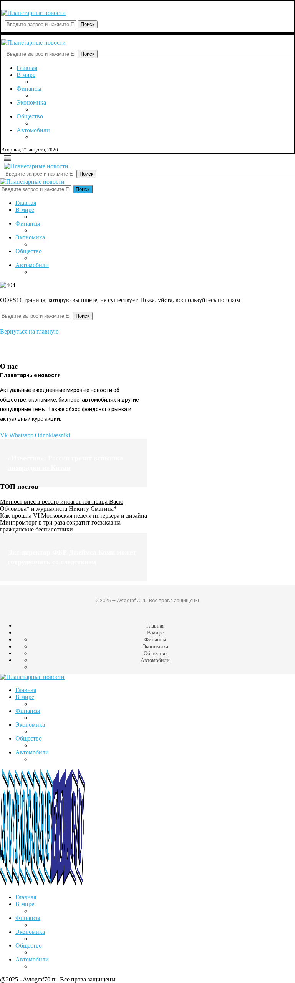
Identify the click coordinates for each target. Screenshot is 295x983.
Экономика (31, 102)
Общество (30, 116)
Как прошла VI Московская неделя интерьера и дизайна (73, 515)
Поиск (87, 24)
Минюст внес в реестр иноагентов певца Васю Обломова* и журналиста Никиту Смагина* (61, 505)
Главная (27, 68)
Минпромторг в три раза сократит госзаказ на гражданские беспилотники (60, 526)
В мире (26, 74)
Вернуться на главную (29, 331)
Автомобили (33, 130)
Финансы (29, 88)
